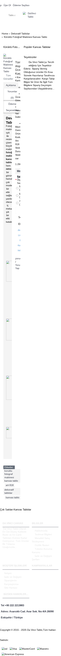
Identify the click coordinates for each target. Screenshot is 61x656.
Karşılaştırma (11, 584)
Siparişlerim (10, 580)
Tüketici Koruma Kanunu (42, 551)
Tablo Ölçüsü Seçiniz (18, 179)
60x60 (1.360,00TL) (19, 196)
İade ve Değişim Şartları (42, 558)
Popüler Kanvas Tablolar (37, 47)
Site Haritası (10, 587)
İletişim (8, 573)
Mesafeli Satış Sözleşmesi (41, 540)
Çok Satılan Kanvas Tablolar (15, 509)
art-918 (10, 485)
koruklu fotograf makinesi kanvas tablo (11, 475)
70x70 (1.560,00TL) (19, 203)
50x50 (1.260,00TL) (19, 188)
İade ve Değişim (13, 577)
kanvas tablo (12, 497)
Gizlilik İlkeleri (42, 545)
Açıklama (11, 85)
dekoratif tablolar (9, 491)
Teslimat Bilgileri (43, 534)
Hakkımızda (41, 530)
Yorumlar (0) (12, 94)
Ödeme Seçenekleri (12, 107)
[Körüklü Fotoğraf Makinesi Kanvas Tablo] (8, 63)
